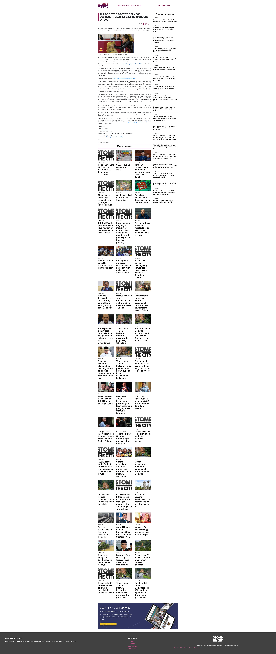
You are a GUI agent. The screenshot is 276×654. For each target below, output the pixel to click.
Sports (204, 645)
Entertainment (211, 645)
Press (132, 641)
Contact (139, 5)
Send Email (105, 130)
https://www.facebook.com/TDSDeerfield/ (123, 78)
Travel (226, 645)
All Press (133, 5)
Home (119, 5)
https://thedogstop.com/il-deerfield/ (132, 64)
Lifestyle (199, 645)
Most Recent (126, 5)
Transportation (220, 645)
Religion (231, 645)
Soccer (236, 645)
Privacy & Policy (132, 648)
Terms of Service (132, 646)
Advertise (132, 643)
